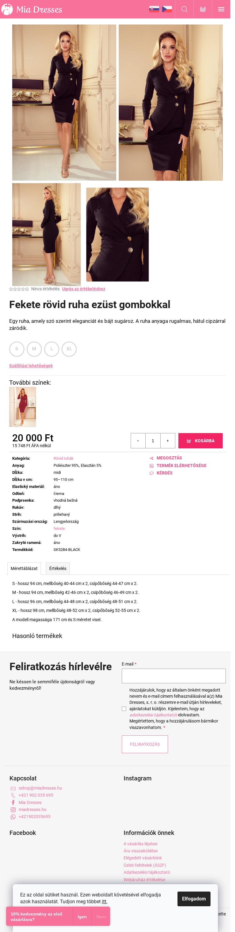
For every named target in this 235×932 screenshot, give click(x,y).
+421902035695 (34, 816)
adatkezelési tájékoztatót (153, 714)
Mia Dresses (30, 802)
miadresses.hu (33, 809)
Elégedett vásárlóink (143, 857)
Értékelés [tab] (57, 568)
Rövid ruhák (64, 458)
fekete (59, 528)
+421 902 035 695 (36, 795)
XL (69, 349)
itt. (104, 901)
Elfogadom (194, 899)
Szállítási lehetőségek (31, 365)
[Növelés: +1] (167, 440)
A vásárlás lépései (140, 843)
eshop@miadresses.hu (40, 788)
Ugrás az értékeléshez (83, 288)
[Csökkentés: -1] (138, 440)
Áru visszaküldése (141, 850)
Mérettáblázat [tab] (24, 568)
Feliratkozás (145, 744)
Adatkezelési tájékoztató (147, 872)
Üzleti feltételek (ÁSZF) (145, 865)
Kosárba (204, 440)
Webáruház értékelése (144, 879)
